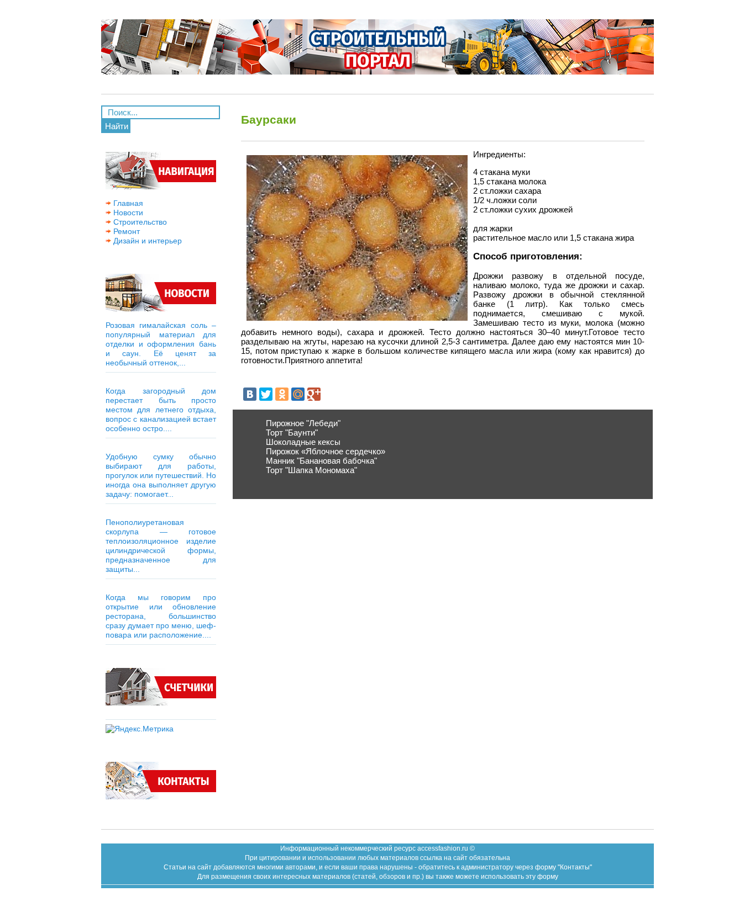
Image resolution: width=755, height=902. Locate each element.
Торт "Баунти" (292, 432)
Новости (127, 212)
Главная (127, 203)
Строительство (139, 221)
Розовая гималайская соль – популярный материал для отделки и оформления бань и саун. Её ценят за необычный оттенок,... (161, 344)
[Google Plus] (314, 394)
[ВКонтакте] (249, 394)
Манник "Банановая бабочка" (321, 460)
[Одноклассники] (282, 394)
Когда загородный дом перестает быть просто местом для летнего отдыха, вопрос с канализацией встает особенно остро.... (161, 409)
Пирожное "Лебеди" (303, 423)
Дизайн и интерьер (146, 240)
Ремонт (125, 231)
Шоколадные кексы (303, 442)
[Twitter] (265, 394)
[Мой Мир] (298, 394)
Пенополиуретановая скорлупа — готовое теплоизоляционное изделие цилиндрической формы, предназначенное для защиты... (161, 546)
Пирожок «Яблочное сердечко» (325, 451)
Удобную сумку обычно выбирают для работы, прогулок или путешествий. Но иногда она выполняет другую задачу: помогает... (161, 475)
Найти (116, 126)
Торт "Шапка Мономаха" (311, 470)
